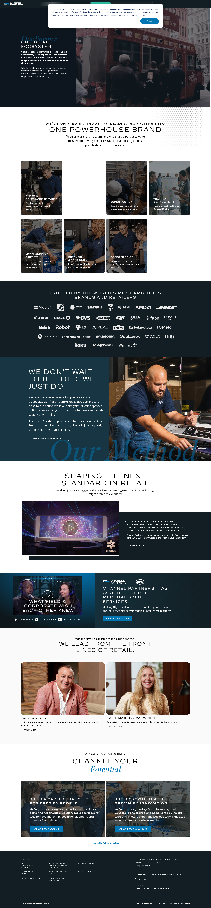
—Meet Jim (28, 729)
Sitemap (187, 904)
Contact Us (141, 879)
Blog (170, 874)
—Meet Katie (114, 726)
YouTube (163, 888)
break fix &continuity (84, 872)
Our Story (152, 874)
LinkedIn (139, 888)
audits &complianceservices (28, 865)
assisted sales (30, 878)
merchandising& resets (58, 872)
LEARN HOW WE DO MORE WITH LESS (49, 438)
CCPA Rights (155, 904)
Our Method (141, 874)
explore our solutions (133, 828)
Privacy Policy (143, 904)
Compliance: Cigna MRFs (172, 904)
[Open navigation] (205, 4)
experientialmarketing (57, 879)
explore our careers (46, 828)
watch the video (138, 545)
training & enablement (28, 872)
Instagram (151, 888)
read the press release (117, 618)
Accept (149, 21)
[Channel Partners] (31, 4)
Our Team (162, 874)
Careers (177, 874)
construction (86, 863)
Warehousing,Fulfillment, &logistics (58, 865)
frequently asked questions (105, 843)
